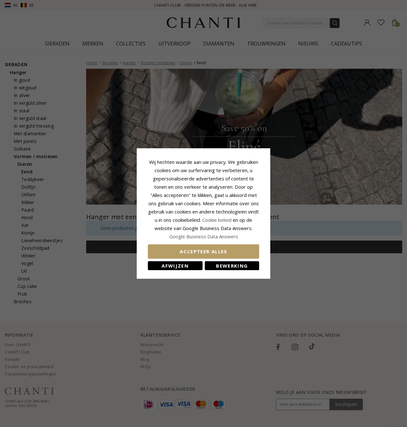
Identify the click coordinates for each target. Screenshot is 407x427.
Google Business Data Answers (203, 236)
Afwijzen (175, 265)
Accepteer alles (203, 251)
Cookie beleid (217, 220)
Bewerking (232, 265)
